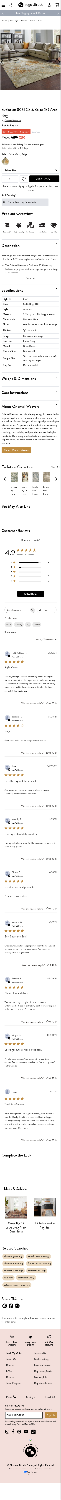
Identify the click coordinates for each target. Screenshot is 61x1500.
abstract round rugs (13, 1270)
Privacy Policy (15, 1424)
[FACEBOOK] (13, 1431)
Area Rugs (14, 20)
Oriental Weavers (13, 120)
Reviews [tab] (25, 540)
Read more (22, 691)
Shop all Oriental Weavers (16, 450)
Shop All (55, 467)
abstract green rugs (13, 1256)
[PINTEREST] (19, 1431)
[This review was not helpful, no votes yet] (53, 703)
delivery (18, 624)
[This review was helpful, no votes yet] (47, 703)
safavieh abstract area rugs (17, 1285)
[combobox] (46, 639)
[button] (57, 5)
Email (48, 1397)
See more (30, 278)
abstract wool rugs (37, 1270)
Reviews (10, 1365)
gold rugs (8, 1278)
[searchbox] (17, 609)
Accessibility (40, 1353)
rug (28, 624)
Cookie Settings (41, 1359)
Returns (10, 1377)
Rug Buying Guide (43, 1371)
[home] (30, 6)
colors (8, 624)
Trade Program (13, 1383)
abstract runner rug (13, 1263)
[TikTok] (33, 1431)
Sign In (31, 186)
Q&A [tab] (37, 540)
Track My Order (14, 1353)
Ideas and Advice (42, 1365)
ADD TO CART (44, 179)
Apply (21, 186)
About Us (11, 1359)
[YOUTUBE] (26, 1431)
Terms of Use (30, 1424)
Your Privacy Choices (32, 1473)
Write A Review (30, 594)
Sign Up (51, 1415)
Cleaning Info (40, 1377)
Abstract (24, 20)
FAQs (9, 1371)
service (37, 624)
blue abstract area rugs (38, 1256)
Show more (10, 632)
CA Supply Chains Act (42, 1468)
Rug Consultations (43, 1383)
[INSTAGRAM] (7, 1431)
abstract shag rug (26, 1278)
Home (4, 20)
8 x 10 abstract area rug (39, 1263)
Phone (9, 1397)
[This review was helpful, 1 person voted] (48, 965)
